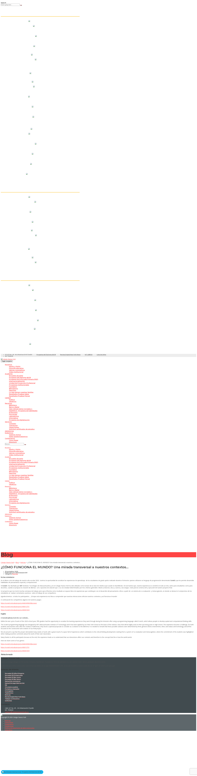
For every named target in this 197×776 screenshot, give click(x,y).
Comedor (12, 424)
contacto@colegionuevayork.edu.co (17, 712)
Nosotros (8, 365)
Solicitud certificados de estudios (22, 429)
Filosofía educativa (16, 368)
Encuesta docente (16, 376)
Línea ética (8, 730)
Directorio (13, 442)
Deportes (12, 390)
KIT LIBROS (88, 354)
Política (12, 400)
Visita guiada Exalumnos (18, 437)
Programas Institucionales (19, 385)
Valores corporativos (17, 370)
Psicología (13, 414)
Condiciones (9, 726)
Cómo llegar (13, 440)
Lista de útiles (101, 354)
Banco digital (14, 407)
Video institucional (16, 372)
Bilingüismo (13, 389)
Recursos (8, 403)
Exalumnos (9, 433)
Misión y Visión (14, 366)
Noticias (8, 720)
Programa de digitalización (19, 420)
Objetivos (12, 401)
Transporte (13, 425)
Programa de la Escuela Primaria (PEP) (23, 379)
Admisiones (9, 431)
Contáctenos (10, 438)
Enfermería (13, 413)
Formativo (13, 387)
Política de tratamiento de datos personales (19, 728)
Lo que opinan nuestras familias (21, 392)
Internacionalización (17, 381)
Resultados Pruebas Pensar (19, 396)
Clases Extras (14, 427)
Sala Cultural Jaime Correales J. (20, 409)
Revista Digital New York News (70, 354)
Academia (9, 374)
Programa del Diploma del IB (46, 354)
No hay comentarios (7, 577)
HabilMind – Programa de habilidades (23, 411)
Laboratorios (14, 416)
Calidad (8, 398)
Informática (13, 418)
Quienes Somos (15, 435)
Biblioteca (13, 405)
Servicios (8, 422)
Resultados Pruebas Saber (19, 394)
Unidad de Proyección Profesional (22, 383)
